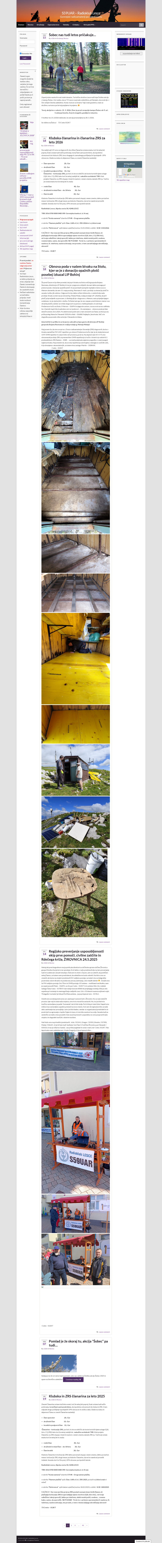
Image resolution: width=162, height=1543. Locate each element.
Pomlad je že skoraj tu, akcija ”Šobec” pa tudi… (78, 1343)
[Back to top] (157, 1538)
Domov (21, 25)
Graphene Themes (33, 1540)
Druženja (40, 25)
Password (23, 46)
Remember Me (26, 53)
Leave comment (104, 129)
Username (23, 38)
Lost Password (25, 64)
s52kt (53, 38)
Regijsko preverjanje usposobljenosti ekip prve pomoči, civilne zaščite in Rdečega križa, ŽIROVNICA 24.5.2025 (72, 955)
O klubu (76, 25)
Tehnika (66, 25)
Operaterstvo (53, 25)
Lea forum (23, 222)
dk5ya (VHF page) (27, 246)
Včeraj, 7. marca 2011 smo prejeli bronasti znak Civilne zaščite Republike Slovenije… (27, 200)
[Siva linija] (129, 138)
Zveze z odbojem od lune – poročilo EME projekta (27, 176)
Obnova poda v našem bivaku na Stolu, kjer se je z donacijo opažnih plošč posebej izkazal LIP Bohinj (73, 270)
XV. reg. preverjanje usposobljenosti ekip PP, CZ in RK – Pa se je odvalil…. (27, 150)
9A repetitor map (26, 249)
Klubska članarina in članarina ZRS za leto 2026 (77, 140)
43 (83, 1525)
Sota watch (24, 225)
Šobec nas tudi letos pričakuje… (72, 35)
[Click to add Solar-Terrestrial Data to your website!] (129, 100)
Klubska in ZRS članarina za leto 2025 (77, 1396)
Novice (30, 25)
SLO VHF (23, 227)
